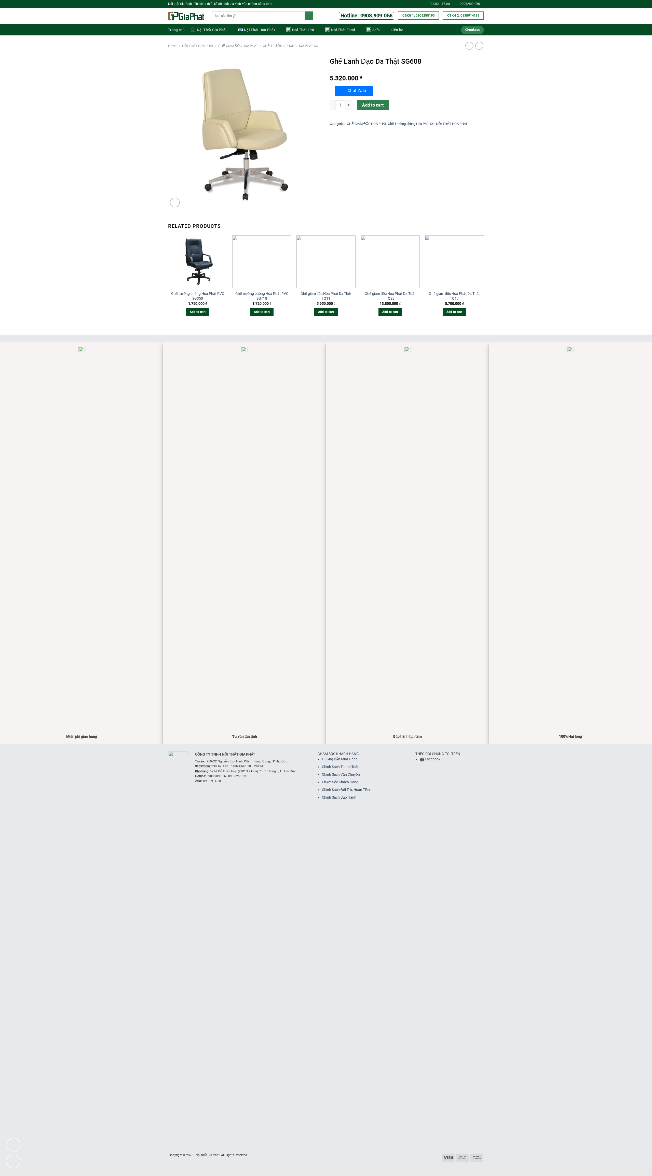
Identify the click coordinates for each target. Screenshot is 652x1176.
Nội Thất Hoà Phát (259, 30)
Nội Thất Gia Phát (212, 30)
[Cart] (448, 29)
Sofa (376, 30)
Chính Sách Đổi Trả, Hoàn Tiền (346, 790)
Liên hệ (397, 30)
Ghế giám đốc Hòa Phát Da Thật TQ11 (326, 296)
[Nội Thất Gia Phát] (186, 16)
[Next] (483, 280)
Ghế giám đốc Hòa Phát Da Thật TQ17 (454, 296)
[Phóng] (175, 203)
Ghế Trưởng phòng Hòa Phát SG (290, 46)
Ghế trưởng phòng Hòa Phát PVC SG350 (197, 296)
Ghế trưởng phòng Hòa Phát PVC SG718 (261, 296)
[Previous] (168, 280)
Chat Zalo (357, 90)
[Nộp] (309, 15)
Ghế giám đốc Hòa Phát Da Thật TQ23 (390, 296)
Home (172, 46)
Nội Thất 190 (303, 30)
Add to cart (373, 105)
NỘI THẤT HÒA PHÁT (198, 46)
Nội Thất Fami (343, 30)
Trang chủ (176, 30)
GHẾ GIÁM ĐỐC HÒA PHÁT (238, 46)
